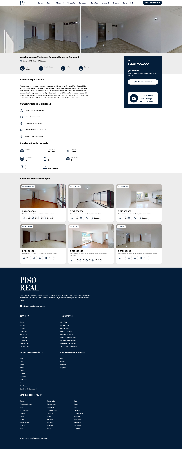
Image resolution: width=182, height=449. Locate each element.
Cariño (22, 371)
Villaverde (106, 3)
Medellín (50, 419)
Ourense (23, 377)
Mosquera (77, 419)
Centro (40, 3)
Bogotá (63, 368)
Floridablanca (78, 413)
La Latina (94, 3)
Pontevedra (24, 383)
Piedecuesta (24, 422)
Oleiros (22, 374)
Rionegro (50, 422)
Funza (22, 416)
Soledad (50, 425)
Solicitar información (144, 81)
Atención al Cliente (66, 334)
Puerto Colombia (26, 404)
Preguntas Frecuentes (68, 343)
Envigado (77, 410)
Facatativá (50, 413)
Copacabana (24, 410)
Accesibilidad (64, 328)
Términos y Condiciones (68, 346)
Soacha (63, 365)
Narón (22, 368)
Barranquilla (51, 401)
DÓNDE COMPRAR (151, 2)
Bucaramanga (51, 404)
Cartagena (50, 407)
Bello (75, 401)
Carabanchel (128, 3)
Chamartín (71, 3)
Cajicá (62, 362)
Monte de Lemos (26, 386)
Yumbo (22, 428)
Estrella (22, 413)
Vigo (21, 359)
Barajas (116, 3)
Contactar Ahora (146, 95)
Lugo (22, 362)
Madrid (22, 419)
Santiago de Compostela (28, 389)
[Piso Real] (23, 3)
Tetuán (49, 3)
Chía (61, 359)
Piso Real (63, 322)
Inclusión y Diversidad (68, 340)
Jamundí (77, 416)
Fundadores (64, 325)
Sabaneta (77, 422)
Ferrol (22, 365)
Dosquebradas (52, 410)
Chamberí (60, 3)
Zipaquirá (77, 428)
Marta (49, 428)
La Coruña (23, 380)
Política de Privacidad (68, 337)
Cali (21, 407)
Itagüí (49, 416)
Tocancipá (77, 425)
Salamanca (83, 3)
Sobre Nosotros (66, 331)
